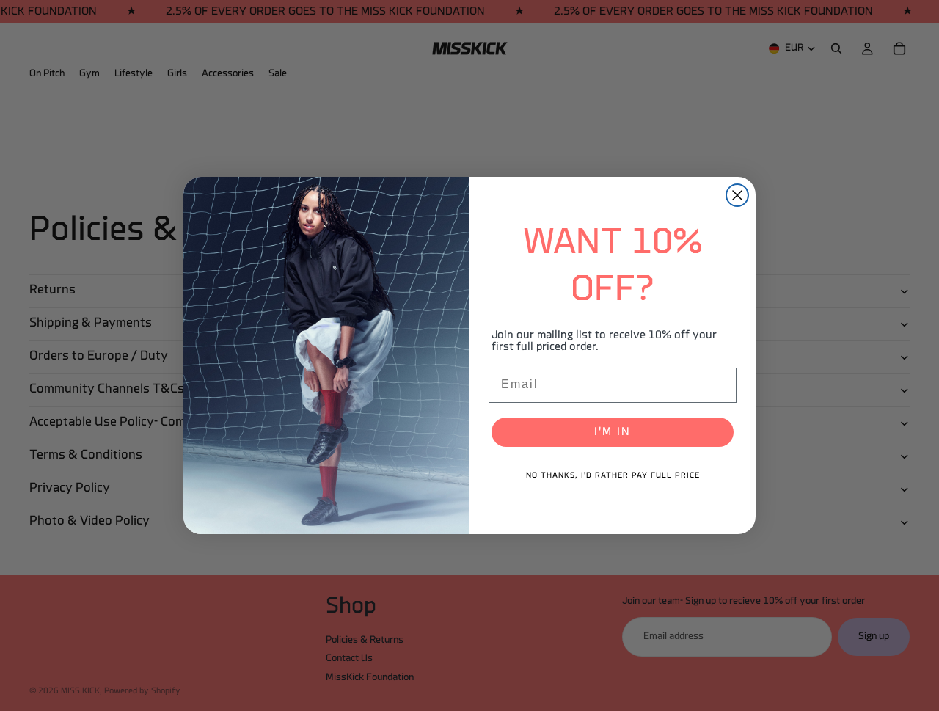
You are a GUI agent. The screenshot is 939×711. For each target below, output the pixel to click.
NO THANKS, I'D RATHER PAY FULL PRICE (613, 476)
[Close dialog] (737, 195)
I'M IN (612, 432)
